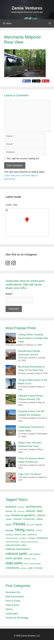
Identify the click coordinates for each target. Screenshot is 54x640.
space (34, 559)
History (9, 609)
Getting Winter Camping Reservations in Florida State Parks (33, 338)
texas (26, 563)
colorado (17, 519)
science (27, 558)
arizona (9, 511)
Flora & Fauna (13, 600)
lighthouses (32, 535)
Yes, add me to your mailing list (22, 158)
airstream (11, 506)
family (9, 524)
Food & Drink (12, 605)
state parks (14, 563)
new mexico (35, 554)
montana (31, 538)
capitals (9, 519)
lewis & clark (20, 534)
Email (9, 294)
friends (38, 524)
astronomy (21, 511)
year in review (35, 567)
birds (8, 515)
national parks (16, 554)
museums (42, 538)
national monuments (18, 548)
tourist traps (35, 563)
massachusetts (12, 538)
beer (40, 510)
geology (9, 530)
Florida (19, 524)
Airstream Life (13, 592)
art (15, 511)
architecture (34, 506)
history (30, 530)
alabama (21, 507)
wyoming (23, 568)
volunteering (12, 567)
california (40, 515)
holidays (39, 530)
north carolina (14, 558)
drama (39, 519)
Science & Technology (17, 617)
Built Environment (15, 596)
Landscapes (12, 613)
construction (29, 519)
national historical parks (29, 542)
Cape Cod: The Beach (29, 474)
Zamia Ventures (27, 8)
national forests (12, 542)
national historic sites (16, 545)
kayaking (9, 535)
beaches (30, 511)
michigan (22, 538)
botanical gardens (23, 515)
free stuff (30, 525)
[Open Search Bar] (50, 23)
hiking (20, 530)
